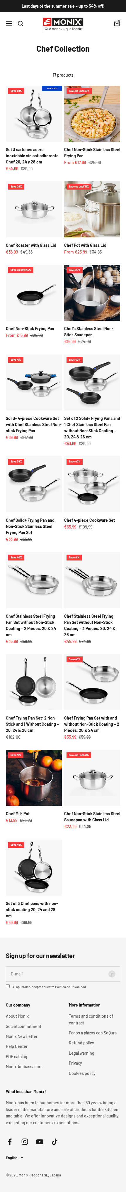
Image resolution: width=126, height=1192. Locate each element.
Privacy (75, 1063)
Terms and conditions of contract (91, 1019)
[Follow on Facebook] (10, 1142)
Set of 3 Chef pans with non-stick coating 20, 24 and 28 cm (32, 909)
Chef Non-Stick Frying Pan (30, 328)
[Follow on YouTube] (40, 1142)
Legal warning (81, 1053)
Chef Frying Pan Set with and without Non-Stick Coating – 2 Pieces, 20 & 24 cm (91, 724)
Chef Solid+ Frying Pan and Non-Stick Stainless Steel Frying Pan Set (30, 526)
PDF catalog (16, 1056)
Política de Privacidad (70, 987)
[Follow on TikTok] (55, 1142)
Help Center (17, 1046)
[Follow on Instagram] (25, 1142)
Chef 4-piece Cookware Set (89, 520)
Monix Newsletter (22, 1036)
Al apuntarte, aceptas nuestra (49, 987)
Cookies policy (82, 1073)
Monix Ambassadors (24, 1066)
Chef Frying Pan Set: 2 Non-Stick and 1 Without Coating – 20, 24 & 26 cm (32, 724)
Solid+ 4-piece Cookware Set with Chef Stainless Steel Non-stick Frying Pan (34, 424)
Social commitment (23, 1026)
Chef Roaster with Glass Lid (31, 245)
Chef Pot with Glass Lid (85, 245)
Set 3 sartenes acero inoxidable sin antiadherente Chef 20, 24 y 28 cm (32, 155)
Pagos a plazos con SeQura (93, 1032)
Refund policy (81, 1042)
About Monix (17, 1016)
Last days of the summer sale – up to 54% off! (63, 6)
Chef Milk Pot (18, 813)
